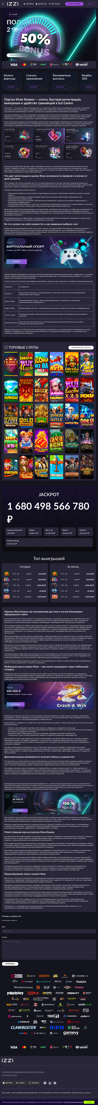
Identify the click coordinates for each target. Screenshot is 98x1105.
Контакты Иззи (9, 1075)
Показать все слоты (81, 347)
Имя (3, 927)
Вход (90, 4)
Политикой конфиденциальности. (74, 1102)
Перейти (11, 87)
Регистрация (74, 4)
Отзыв (4, 937)
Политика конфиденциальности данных (23, 1072)
